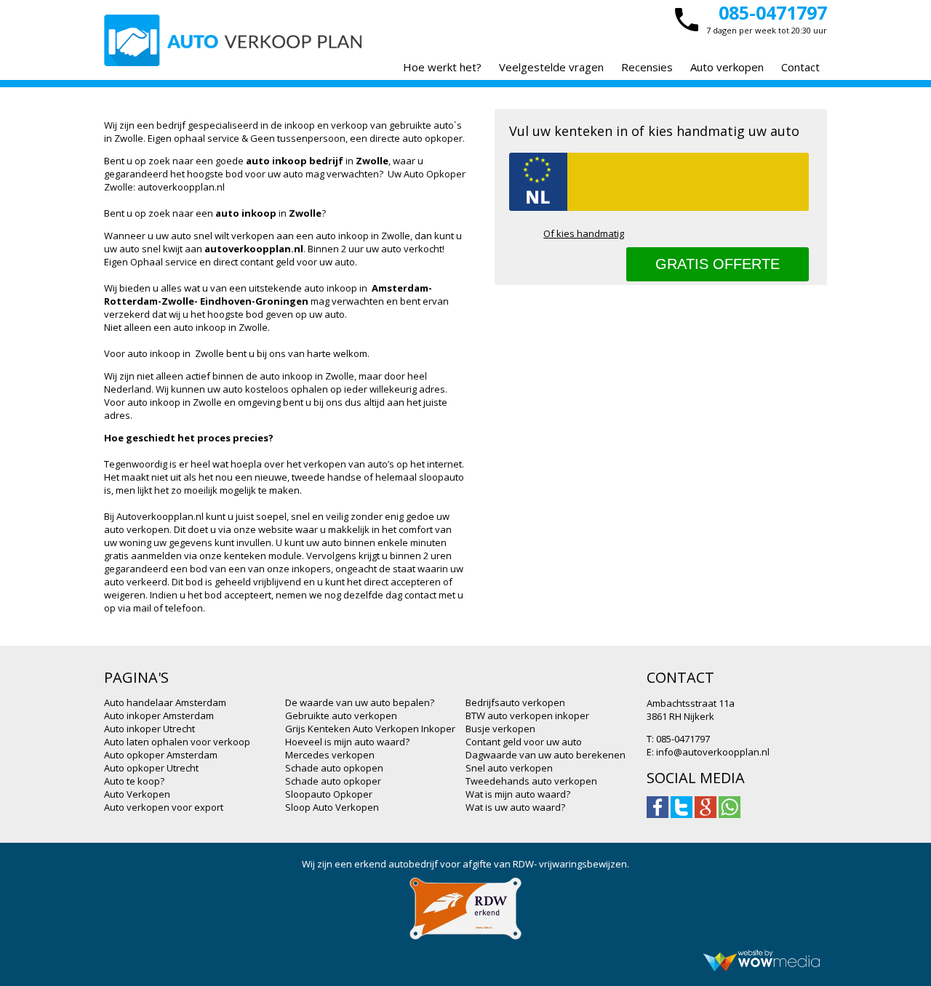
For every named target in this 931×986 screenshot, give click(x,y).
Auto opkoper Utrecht (151, 767)
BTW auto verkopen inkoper (527, 715)
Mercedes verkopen (330, 754)
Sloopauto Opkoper (328, 794)
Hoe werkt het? (442, 67)
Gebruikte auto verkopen (341, 715)
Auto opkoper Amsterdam (160, 754)
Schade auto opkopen (334, 767)
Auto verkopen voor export (163, 807)
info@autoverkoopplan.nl (713, 751)
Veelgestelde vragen (551, 67)
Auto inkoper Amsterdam (159, 715)
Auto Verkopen (137, 794)
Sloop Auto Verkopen (332, 807)
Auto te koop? (134, 780)
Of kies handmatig (583, 233)
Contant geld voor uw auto (524, 741)
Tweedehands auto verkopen (531, 780)
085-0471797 (773, 12)
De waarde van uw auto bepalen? (359, 702)
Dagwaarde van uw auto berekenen (546, 754)
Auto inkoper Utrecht (149, 728)
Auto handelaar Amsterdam (165, 702)
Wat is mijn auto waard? (518, 794)
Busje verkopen (500, 728)
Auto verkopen (727, 67)
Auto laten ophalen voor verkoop (177, 741)
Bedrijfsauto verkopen (515, 702)
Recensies (647, 67)
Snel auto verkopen (509, 767)
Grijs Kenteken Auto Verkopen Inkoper (370, 728)
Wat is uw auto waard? (515, 807)
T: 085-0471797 (678, 738)
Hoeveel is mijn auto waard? (347, 741)
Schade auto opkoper (333, 780)
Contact (800, 67)
